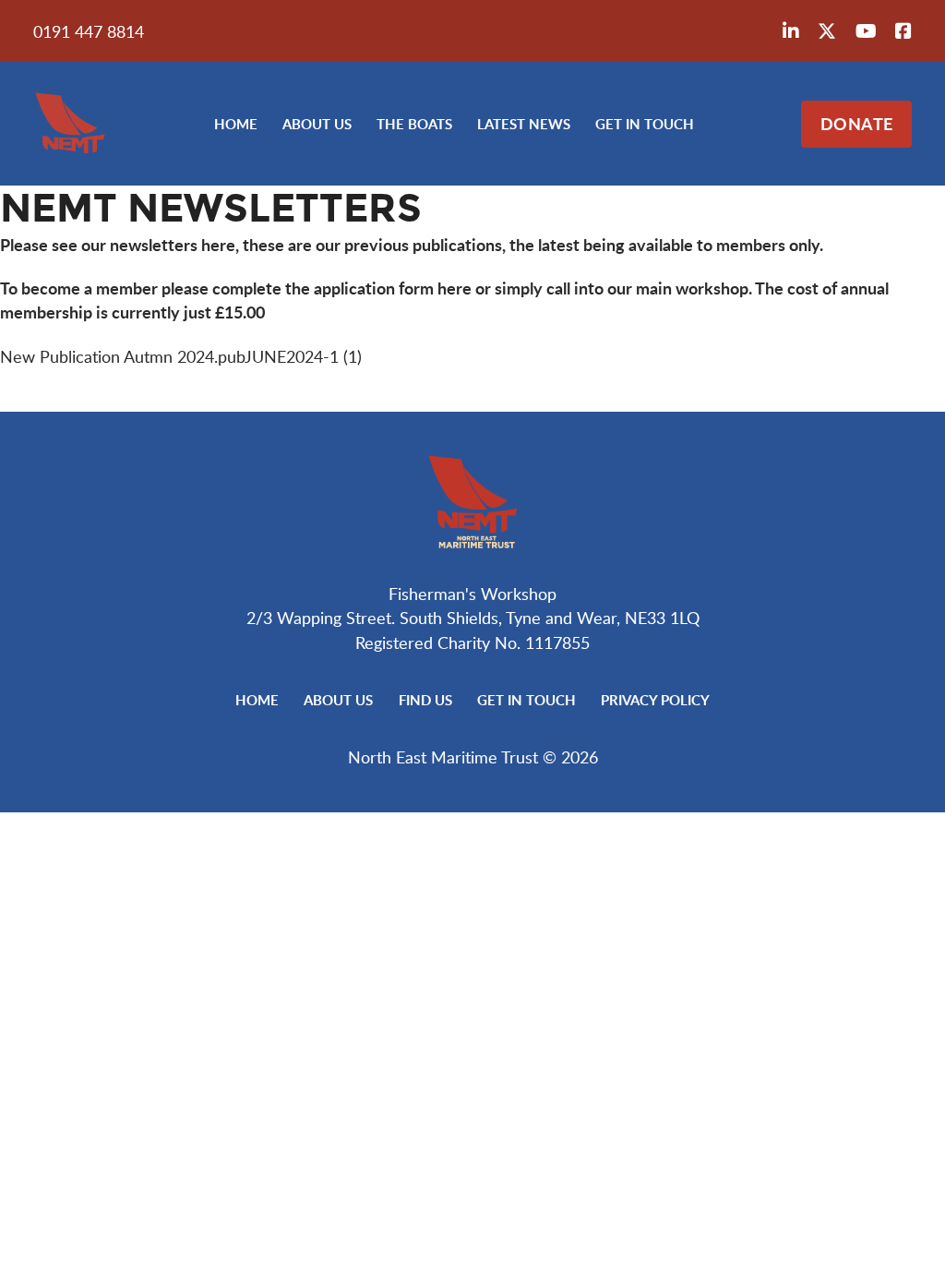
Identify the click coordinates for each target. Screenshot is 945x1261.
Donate (856, 124)
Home (235, 123)
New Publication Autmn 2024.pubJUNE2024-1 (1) (181, 356)
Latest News (523, 123)
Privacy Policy (655, 700)
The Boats (414, 123)
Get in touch (644, 123)
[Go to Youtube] (866, 31)
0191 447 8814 (88, 31)
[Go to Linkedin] (791, 31)
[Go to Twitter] (827, 31)
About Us (338, 700)
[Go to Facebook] (903, 31)
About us (317, 123)
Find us (425, 700)
